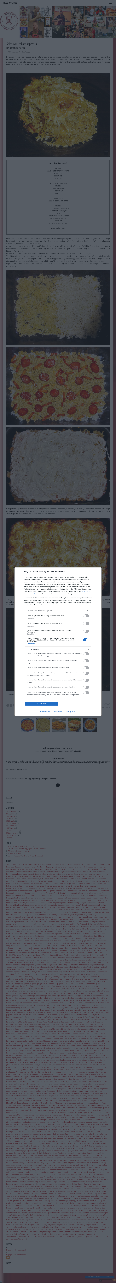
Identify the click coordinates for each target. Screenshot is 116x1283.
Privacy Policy (71, 711)
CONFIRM (41, 703)
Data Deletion (45, 711)
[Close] (97, 572)
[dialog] (58, 641)
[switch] (86, 615)
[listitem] (58, 611)
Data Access (58, 711)
